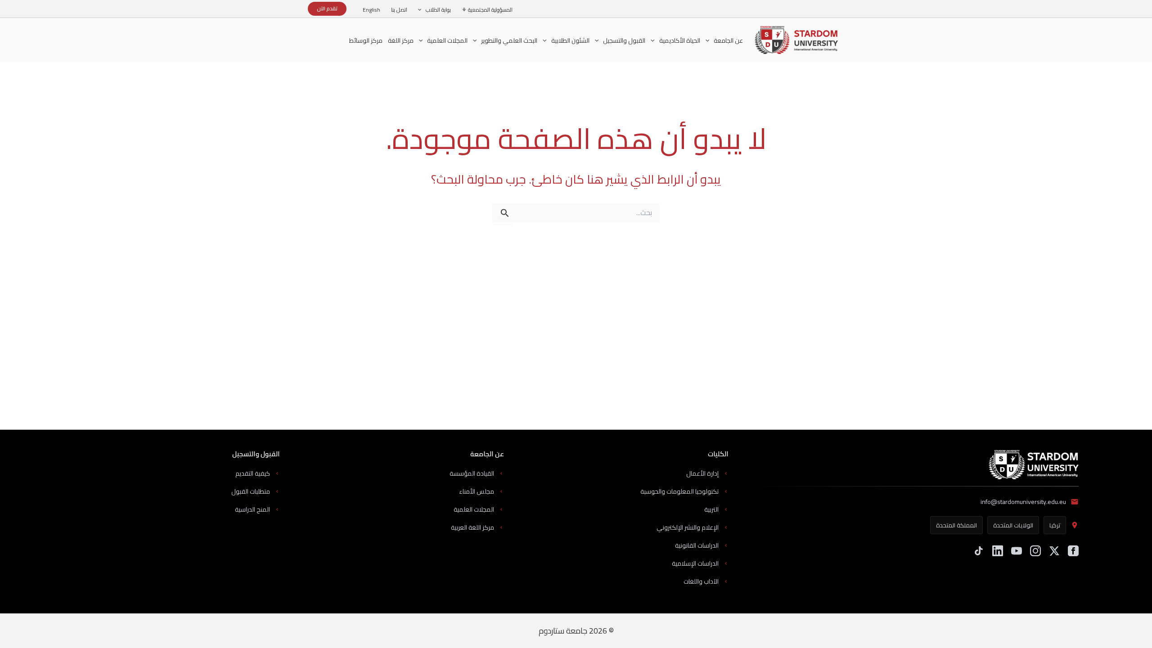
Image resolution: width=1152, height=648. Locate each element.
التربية (711, 509)
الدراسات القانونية (697, 545)
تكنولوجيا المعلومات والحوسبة (679, 491)
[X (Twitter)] (1054, 550)
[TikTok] (978, 550)
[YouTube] (1016, 550)
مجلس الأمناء (476, 491)
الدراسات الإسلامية (695, 563)
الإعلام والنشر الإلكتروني (688, 527)
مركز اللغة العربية (472, 527)
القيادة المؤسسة (472, 473)
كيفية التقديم (252, 473)
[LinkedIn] (997, 550)
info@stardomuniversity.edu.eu (1023, 502)
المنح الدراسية (252, 509)
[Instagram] (1035, 550)
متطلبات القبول (250, 491)
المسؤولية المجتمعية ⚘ (487, 9)
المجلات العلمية (474, 509)
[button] (422, 10)
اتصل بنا (399, 9)
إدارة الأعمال (702, 473)
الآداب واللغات (701, 581)
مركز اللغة (400, 41)
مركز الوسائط (365, 40)
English (371, 9)
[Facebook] (1073, 550)
